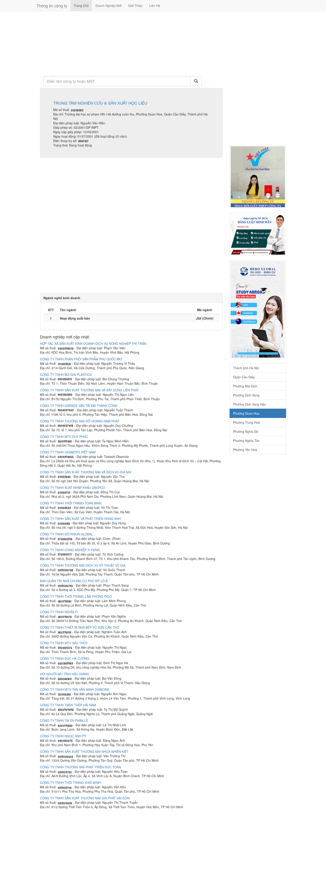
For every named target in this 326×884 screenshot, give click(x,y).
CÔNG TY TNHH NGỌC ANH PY (63, 736)
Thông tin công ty (52, 5)
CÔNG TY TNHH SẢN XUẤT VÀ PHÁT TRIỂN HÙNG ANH (80, 518)
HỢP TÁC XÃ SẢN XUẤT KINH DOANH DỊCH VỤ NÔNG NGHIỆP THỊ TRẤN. (93, 343)
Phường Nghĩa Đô (245, 431)
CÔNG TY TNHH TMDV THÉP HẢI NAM (68, 705)
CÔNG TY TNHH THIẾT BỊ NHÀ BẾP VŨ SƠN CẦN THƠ (79, 627)
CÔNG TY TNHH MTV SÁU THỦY (64, 643)
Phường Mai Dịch (245, 386)
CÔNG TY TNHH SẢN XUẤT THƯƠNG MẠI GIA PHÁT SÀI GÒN (85, 798)
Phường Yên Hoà (245, 449)
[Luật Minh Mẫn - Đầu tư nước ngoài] (258, 234)
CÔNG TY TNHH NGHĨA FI (59, 612)
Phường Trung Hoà (246, 422)
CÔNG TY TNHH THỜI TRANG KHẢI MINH (70, 782)
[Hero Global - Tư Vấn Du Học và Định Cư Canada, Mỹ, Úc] (258, 309)
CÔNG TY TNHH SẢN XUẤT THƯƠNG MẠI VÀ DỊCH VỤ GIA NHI (85, 472)
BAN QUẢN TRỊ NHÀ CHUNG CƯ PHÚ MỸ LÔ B (74, 581)
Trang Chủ (81, 5)
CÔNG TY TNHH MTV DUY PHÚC (64, 436)
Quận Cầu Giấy (244, 377)
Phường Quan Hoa (246, 413)
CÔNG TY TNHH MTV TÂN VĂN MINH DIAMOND (74, 689)
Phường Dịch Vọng (246, 395)
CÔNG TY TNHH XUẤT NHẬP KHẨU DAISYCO (72, 487)
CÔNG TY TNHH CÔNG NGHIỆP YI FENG (70, 550)
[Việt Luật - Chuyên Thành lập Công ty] (258, 176)
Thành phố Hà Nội (246, 368)
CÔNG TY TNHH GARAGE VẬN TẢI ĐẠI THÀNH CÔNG (79, 405)
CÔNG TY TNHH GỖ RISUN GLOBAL (66, 534)
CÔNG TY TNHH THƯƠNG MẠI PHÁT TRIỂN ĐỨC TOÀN (80, 767)
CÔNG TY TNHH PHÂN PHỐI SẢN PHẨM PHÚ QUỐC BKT (81, 359)
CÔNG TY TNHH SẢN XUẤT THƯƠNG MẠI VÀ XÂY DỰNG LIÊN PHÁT (89, 390)
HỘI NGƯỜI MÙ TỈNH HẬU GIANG (64, 674)
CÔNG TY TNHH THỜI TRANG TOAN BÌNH (70, 503)
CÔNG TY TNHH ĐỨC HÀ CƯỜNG (64, 658)
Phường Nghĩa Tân (246, 440)
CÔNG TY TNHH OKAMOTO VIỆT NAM (68, 452)
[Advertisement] (131, 43)
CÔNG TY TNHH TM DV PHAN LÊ (64, 720)
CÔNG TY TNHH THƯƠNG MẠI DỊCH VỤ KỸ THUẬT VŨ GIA (83, 565)
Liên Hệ (154, 5)
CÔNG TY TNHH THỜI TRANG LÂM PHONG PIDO (76, 596)
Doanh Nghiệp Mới (108, 5)
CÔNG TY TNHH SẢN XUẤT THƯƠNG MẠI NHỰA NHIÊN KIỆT (84, 751)
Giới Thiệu (135, 5)
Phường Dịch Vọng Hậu (249, 404)
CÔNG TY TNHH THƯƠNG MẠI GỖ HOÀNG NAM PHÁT (79, 421)
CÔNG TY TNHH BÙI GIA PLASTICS (66, 374)
